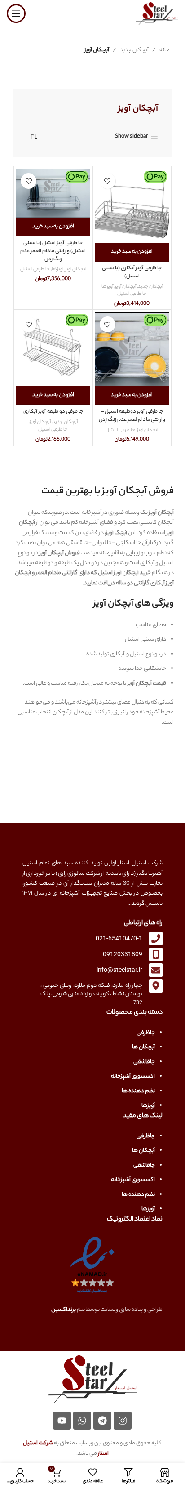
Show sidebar (131, 136)
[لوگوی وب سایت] (157, 13)
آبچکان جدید (134, 50)
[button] (132, 252)
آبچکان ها (143, 1047)
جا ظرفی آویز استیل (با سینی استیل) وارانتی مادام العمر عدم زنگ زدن (53, 251)
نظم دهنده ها (138, 1091)
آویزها (107, 287)
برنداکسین (63, 1309)
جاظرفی (146, 1033)
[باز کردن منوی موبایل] (16, 13)
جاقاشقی (144, 1062)
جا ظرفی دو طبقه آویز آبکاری (53, 412)
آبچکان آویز (125, 287)
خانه (164, 50)
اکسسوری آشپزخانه (133, 1076)
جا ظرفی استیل (132, 294)
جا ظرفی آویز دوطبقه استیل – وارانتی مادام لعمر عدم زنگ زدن (132, 416)
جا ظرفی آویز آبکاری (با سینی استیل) (132, 272)
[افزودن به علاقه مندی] (107, 181)
